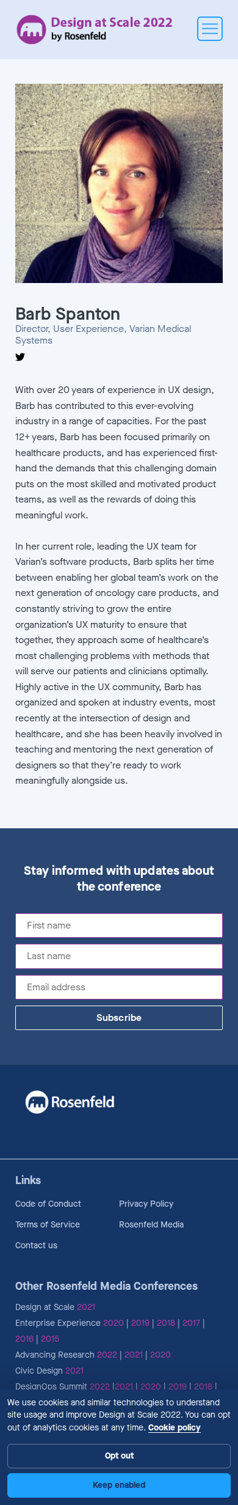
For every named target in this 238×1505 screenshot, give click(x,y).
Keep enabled (119, 1485)
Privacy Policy (146, 1204)
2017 (191, 1323)
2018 (166, 1323)
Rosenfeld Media (151, 1225)
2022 (107, 1355)
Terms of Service (47, 1225)
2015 (50, 1339)
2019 (140, 1323)
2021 (86, 1307)
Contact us (36, 1245)
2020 (113, 1323)
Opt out (119, 1456)
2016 (24, 1339)
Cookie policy (174, 1427)
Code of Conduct (48, 1204)
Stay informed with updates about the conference (119, 879)
